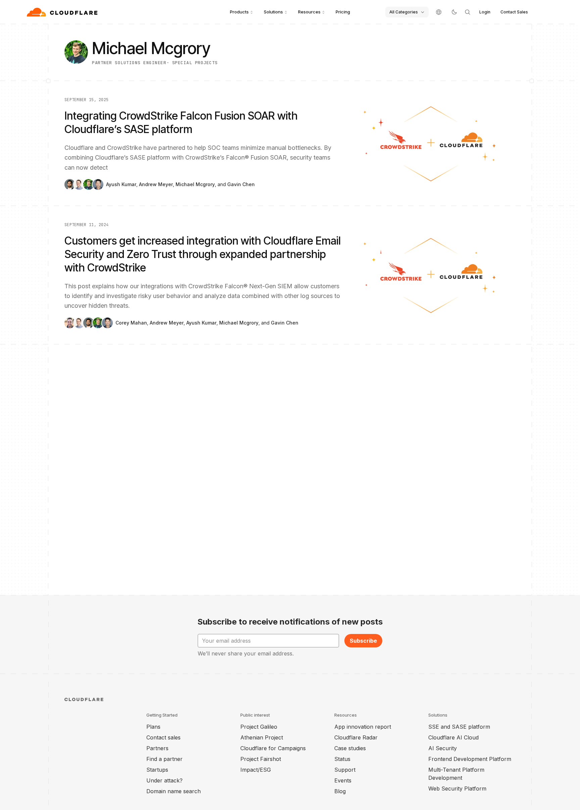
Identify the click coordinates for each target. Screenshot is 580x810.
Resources (309, 11)
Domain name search (173, 791)
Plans (153, 726)
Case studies (350, 748)
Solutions (273, 11)
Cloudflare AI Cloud (453, 737)
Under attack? (164, 780)
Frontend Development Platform (469, 759)
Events (342, 780)
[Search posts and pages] (467, 12)
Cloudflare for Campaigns (273, 748)
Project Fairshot (260, 759)
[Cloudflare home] (63, 12)
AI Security (442, 748)
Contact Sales (514, 11)
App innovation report (362, 726)
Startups (157, 769)
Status (342, 759)
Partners (157, 748)
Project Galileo (258, 726)
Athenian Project (261, 737)
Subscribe (363, 640)
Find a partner (164, 759)
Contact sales (163, 737)
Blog (340, 791)
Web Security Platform (457, 788)
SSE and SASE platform (459, 726)
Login (484, 11)
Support (344, 769)
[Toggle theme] (454, 12)
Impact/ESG (255, 769)
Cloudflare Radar (356, 737)
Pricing (343, 11)
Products (239, 11)
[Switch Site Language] (438, 12)
